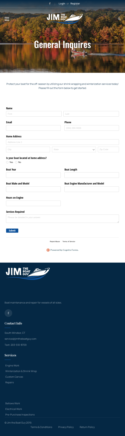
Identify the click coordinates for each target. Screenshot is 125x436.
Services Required (15, 212)
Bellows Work (12, 403)
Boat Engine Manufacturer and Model (84, 183)
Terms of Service (68, 241)
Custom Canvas (14, 376)
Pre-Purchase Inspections (20, 414)
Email (9, 122)
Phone (67, 122)
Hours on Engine (14, 197)
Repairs (9, 382)
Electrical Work (13, 409)
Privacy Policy (66, 427)
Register (75, 3)
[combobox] (74, 149)
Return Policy (87, 427)
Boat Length (70, 169)
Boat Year (11, 169)
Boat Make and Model (17, 183)
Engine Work (12, 365)
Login (62, 3)
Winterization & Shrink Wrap (21, 371)
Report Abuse (55, 241)
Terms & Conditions (41, 427)
